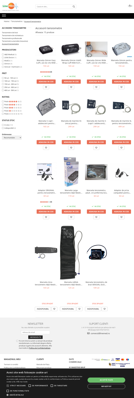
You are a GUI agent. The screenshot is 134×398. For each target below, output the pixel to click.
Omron (7, 63)
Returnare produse (44, 367)
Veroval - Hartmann (12, 67)
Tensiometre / (17, 21)
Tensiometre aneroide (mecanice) (15, 41)
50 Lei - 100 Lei (9, 78)
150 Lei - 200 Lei (10, 84)
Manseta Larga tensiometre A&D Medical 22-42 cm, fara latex (71, 191)
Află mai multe (21, 382)
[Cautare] (73, 6)
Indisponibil (8, 128)
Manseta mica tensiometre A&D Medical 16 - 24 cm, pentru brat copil (46, 283)
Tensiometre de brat (10, 32)
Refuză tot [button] (106, 386)
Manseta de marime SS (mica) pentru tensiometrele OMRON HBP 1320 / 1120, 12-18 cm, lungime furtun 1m (71, 122)
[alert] (67, 383)
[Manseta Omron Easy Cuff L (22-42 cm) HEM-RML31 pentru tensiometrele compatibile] (46, 49)
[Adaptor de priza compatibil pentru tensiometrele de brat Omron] (121, 172)
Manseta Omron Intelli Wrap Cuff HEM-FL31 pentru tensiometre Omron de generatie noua (71, 61)
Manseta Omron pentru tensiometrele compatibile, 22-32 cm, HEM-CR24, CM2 (121, 61)
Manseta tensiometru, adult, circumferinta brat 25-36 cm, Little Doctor (96, 191)
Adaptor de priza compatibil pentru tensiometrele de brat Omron (121, 191)
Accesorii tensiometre (10, 44)
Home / (7, 21)
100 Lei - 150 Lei (10, 81)
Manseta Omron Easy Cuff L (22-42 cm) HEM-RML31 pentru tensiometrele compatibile (46, 61)
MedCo (7, 60)
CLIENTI (40, 359)
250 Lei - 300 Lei (10, 87)
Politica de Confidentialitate (39, 348)
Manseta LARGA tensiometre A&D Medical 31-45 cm (71, 283)
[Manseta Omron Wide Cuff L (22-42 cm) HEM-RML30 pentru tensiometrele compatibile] (96, 49)
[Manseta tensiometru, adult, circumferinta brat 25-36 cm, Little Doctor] (96, 172)
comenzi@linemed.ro (100, 333)
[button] (45, 395)
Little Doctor (9, 57)
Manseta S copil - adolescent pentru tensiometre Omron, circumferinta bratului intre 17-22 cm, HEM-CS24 (46, 122)
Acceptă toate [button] (106, 380)
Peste (6, 101)
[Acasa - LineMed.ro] (15, 6)
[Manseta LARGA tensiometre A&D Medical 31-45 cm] (71, 253)
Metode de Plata (43, 364)
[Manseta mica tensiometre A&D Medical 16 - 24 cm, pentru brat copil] (46, 253)
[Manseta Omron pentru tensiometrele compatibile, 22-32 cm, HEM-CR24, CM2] (121, 49)
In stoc (7, 125)
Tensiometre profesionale (12, 38)
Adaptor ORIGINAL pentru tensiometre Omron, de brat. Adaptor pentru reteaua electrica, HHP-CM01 (46, 191)
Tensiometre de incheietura (12, 35)
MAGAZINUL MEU (12, 359)
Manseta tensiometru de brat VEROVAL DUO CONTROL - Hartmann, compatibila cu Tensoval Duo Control (96, 283)
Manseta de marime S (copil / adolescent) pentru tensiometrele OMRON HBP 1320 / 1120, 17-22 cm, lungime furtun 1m (96, 122)
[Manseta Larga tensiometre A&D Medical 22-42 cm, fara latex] (71, 172)
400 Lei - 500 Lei (10, 90)
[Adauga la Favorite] (46, 87)
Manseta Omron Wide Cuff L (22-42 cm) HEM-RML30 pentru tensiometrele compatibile (96, 61)
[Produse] (4, 16)
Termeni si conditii (11, 364)
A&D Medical (9, 54)
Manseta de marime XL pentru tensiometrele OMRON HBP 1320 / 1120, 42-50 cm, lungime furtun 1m (121, 122)
